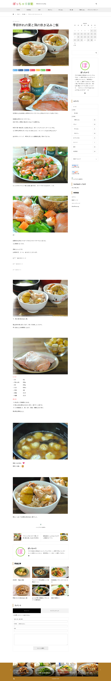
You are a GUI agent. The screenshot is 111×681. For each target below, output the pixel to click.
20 (84, 36)
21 (88, 36)
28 (88, 40)
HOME (18, 9)
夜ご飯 (71, 9)
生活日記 (29, 9)
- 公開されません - (19, 623)
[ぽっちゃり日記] (23, 3)
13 (84, 33)
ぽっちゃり (85, 72)
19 (81, 36)
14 (88, 33)
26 (81, 40)
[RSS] (14, 678)
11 (78, 33)
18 (78, 36)
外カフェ (50, 9)
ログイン (74, 197)
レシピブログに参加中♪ (77, 179)
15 (91, 33)
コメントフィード (76, 203)
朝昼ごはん (82, 9)
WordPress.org (75, 206)
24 (74, 40)
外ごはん (61, 9)
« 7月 (74, 45)
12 (81, 33)
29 (91, 40)
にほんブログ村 (75, 167)
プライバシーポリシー (93, 9)
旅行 (39, 9)
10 (74, 33)
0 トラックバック (55, 610)
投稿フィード (75, 200)
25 (78, 40)
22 (91, 36)
